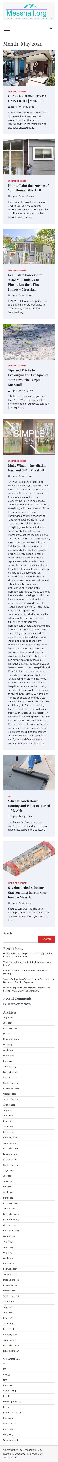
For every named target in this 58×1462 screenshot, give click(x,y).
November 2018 (11, 1285)
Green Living (9, 1391)
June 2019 (8, 1247)
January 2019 (9, 1274)
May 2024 (7, 1033)
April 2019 (8, 1258)
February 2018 (10, 1334)
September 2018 (11, 1296)
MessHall (30, 1449)
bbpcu (14, 107)
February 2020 (10, 1203)
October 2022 (9, 1077)
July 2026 (8, 1017)
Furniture (7, 1385)
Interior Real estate (12, 1412)
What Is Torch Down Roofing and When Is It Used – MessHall (29, 806)
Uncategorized (17, 91)
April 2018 (8, 1323)
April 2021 (8, 1126)
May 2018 (7, 1318)
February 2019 (10, 1269)
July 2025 (7, 1023)
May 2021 (7, 1121)
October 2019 (9, 1225)
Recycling (8, 1434)
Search (7, 933)
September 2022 (11, 1083)
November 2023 (11, 1039)
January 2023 (9, 1066)
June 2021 (8, 1116)
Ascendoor (19, 1453)
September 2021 (11, 1099)
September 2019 (11, 1230)
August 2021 (9, 1105)
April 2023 (8, 1050)
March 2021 (8, 1132)
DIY (10, 796)
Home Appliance (17, 883)
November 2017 (11, 1351)
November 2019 (11, 1220)
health (6, 1396)
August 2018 (9, 1301)
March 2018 (9, 1329)
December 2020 (11, 1148)
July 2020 (8, 1176)
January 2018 (9, 1340)
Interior (6, 1407)
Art (4, 1363)
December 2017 (11, 1345)
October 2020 (10, 1159)
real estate (8, 1429)
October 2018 (9, 1291)
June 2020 (8, 1181)
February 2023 (10, 1061)
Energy (6, 1374)
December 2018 (11, 1280)
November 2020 (11, 1154)
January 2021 (9, 1143)
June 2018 (8, 1312)
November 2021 (11, 1088)
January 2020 (9, 1208)
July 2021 (7, 1110)
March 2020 (9, 1198)
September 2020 (11, 1165)
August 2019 (9, 1236)
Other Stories (9, 1423)
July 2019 (7, 1241)
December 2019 (11, 1214)
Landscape (8, 1418)
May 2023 (7, 1045)
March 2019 (9, 1263)
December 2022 (11, 1072)
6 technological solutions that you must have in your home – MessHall (27, 892)
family (6, 1380)
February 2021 (10, 1137)
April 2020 (8, 1192)
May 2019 (7, 1252)
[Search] (50, 28)
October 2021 (9, 1094)
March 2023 (9, 1055)
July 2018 (7, 1307)
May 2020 (8, 1187)
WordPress (10, 1457)
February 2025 (10, 1028)
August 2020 (9, 1170)
